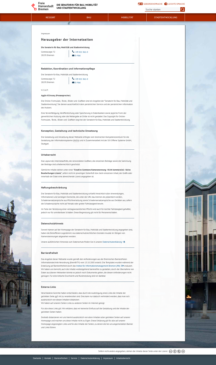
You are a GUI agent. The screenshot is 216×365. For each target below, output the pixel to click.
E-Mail (78, 55)
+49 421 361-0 (81, 52)
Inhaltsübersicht (123, 358)
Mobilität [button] (127, 17)
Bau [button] (89, 17)
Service (74, 358)
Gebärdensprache (153, 4)
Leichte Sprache (176, 4)
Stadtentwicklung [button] (165, 17)
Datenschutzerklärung (112, 242)
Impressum (108, 358)
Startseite (37, 358)
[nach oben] (206, 355)
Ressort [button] (50, 17)
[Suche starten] (182, 9)
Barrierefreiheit (60, 358)
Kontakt (47, 358)
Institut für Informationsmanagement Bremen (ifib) (98, 265)
